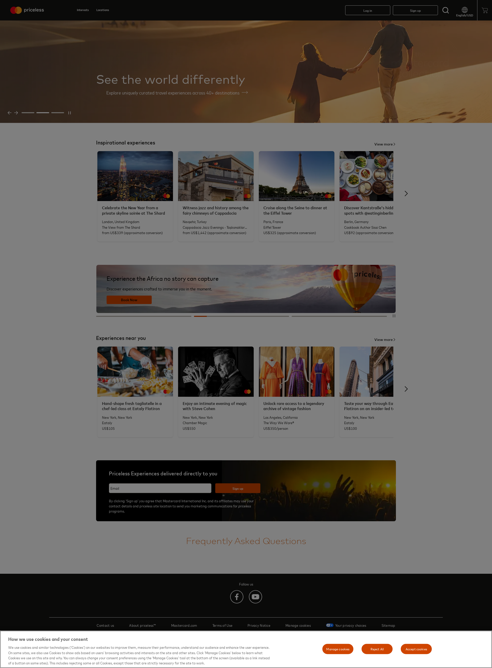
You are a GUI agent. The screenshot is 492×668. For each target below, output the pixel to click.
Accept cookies (416, 648)
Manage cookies (338, 648)
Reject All (377, 648)
